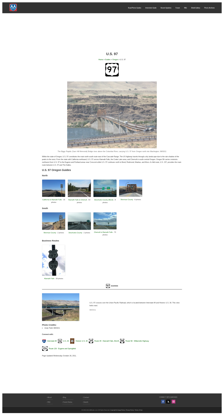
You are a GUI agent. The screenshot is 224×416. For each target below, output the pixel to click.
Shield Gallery (195, 8)
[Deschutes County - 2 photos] (79, 229)
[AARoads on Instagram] (173, 401)
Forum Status (67, 402)
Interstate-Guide (150, 8)
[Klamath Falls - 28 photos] (53, 275)
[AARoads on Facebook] (163, 401)
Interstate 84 (52, 341)
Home (100, 59)
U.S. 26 (66, 341)
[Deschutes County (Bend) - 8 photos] (105, 196)
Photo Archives (209, 8)
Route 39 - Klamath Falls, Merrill (106, 341)
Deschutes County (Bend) (103, 200)
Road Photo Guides (134, 8)
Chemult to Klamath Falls (103, 232)
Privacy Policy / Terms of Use (134, 410)
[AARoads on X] (168, 401)
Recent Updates (166, 8)
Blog (64, 397)
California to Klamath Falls (52, 200)
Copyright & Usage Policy (117, 410)
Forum (178, 8)
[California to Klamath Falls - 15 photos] (53, 196)
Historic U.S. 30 (82, 341)
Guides (107, 59)
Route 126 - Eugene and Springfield (62, 349)
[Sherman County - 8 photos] (130, 196)
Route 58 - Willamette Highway (137, 341)
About (49, 397)
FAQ (48, 402)
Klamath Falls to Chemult (77, 200)
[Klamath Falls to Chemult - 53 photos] (79, 196)
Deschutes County (75, 233)
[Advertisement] (112, 33)
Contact (86, 397)
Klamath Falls (49, 278)
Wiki (185, 8)
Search (86, 402)
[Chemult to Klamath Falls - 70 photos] (105, 229)
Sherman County (127, 199)
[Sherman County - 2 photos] (53, 229)
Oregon (115, 59)
